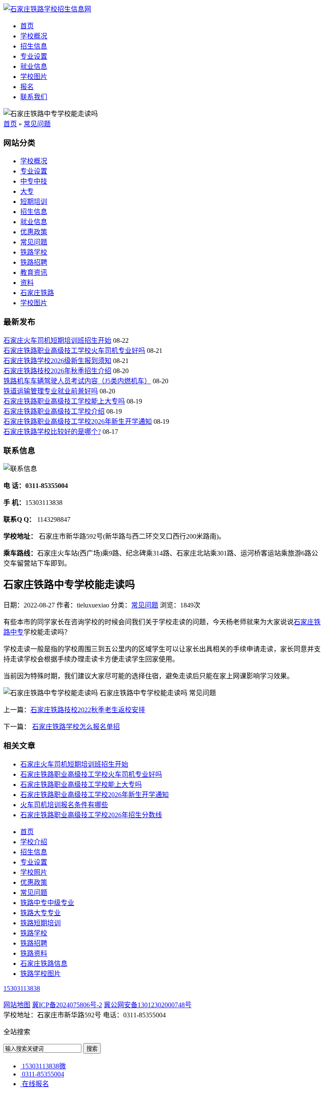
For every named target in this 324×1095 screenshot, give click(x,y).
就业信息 (33, 66)
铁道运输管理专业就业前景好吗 (50, 391)
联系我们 (33, 96)
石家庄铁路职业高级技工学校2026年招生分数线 (91, 815)
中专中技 (33, 181)
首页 (27, 26)
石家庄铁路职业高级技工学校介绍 (54, 411)
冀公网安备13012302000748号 (148, 1004)
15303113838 (21, 988)
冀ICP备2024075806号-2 (67, 1004)
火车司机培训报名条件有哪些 (64, 804)
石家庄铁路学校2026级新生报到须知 (57, 360)
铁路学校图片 (40, 973)
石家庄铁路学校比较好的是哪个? (52, 431)
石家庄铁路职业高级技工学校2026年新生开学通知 (77, 421)
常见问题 (37, 123)
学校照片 (33, 872)
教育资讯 (33, 272)
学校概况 (33, 36)
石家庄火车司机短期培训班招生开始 (57, 340)
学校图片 (33, 76)
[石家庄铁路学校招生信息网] (47, 9)
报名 (27, 86)
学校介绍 (33, 842)
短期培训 (33, 201)
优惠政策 (33, 232)
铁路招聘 (33, 262)
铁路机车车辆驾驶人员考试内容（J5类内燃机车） (77, 381)
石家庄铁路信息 (44, 963)
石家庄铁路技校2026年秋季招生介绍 (57, 370)
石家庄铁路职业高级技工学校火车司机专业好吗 (74, 350)
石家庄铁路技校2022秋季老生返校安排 (87, 709)
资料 (27, 282)
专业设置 (33, 56)
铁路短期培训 (40, 923)
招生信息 (33, 46)
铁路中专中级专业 (47, 902)
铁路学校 (33, 252)
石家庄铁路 (37, 292)
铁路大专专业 (40, 912)
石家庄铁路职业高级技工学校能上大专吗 (64, 401)
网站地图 (16, 1004)
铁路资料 (33, 953)
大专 (27, 191)
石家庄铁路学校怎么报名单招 (76, 726)
